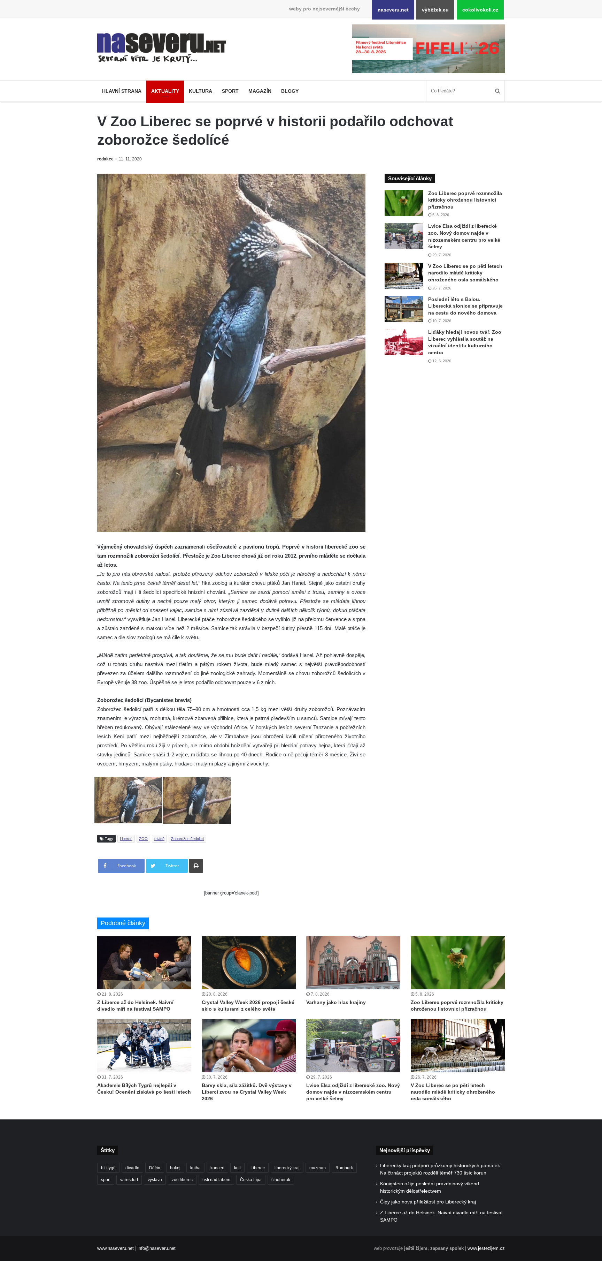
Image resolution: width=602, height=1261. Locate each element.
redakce (105, 159)
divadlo (132, 1167)
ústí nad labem (216, 1179)
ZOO (143, 839)
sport (105, 1179)
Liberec (126, 839)
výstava (155, 1179)
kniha (195, 1167)
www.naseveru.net (115, 1248)
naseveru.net (393, 10)
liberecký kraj (287, 1167)
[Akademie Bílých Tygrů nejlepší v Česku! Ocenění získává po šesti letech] (144, 1045)
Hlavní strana (121, 91)
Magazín (259, 91)
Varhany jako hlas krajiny (336, 1002)
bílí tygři (108, 1167)
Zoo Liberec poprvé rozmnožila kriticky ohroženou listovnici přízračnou (465, 200)
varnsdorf (129, 1179)
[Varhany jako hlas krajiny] (353, 962)
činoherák (280, 1179)
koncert (217, 1167)
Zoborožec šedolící (187, 839)
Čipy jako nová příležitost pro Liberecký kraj (428, 1202)
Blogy (290, 91)
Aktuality (165, 91)
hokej (175, 1167)
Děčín (154, 1167)
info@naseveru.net (157, 1248)
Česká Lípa (251, 1179)
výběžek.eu (435, 10)
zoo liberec (182, 1179)
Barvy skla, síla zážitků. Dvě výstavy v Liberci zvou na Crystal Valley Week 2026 (247, 1091)
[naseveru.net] (161, 48)
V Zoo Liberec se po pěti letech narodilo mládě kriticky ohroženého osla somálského (465, 272)
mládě (159, 839)
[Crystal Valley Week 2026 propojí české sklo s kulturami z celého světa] (249, 962)
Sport (230, 91)
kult (237, 1167)
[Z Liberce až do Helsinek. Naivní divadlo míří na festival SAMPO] (144, 962)
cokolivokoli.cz (480, 10)
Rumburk (344, 1167)
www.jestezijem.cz (486, 1248)
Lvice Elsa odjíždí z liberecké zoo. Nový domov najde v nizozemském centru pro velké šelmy (353, 1091)
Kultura (200, 91)
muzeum (317, 1167)
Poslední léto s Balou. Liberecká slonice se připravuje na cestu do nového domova (465, 306)
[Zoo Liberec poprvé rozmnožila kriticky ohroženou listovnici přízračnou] (404, 203)
